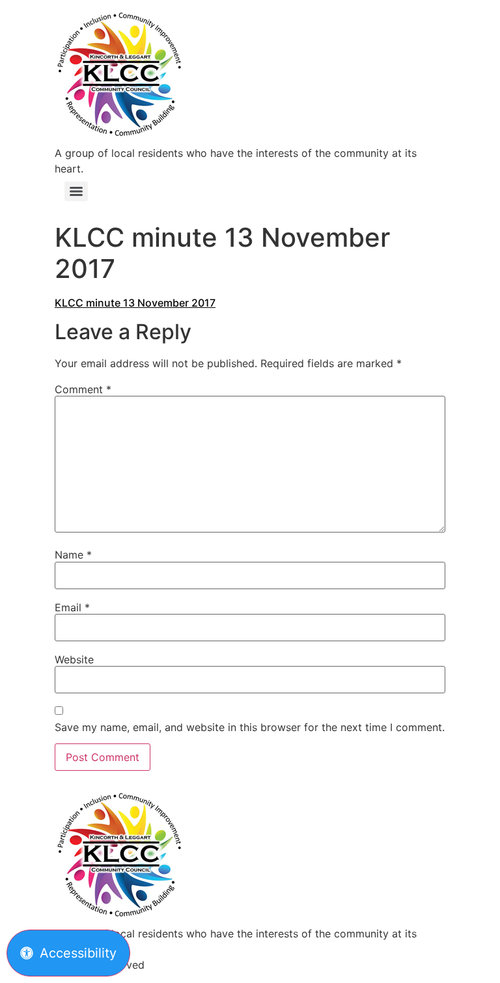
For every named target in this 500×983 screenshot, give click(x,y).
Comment (83, 389)
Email (72, 607)
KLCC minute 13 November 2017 (135, 302)
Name (73, 554)
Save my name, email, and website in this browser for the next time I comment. (250, 727)
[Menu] (76, 191)
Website (74, 659)
